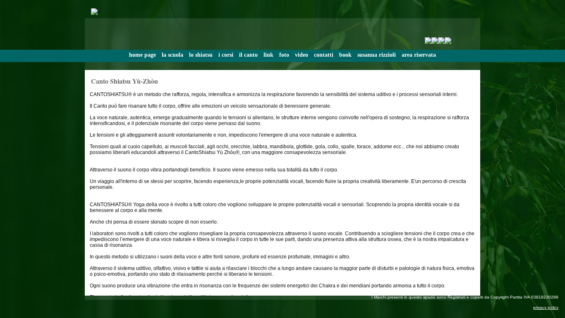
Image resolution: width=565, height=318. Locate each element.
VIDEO (301, 55)
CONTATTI (323, 55)
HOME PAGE (142, 55)
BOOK (345, 55)
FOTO (284, 55)
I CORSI (225, 55)
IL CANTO (248, 55)
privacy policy (545, 307)
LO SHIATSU (201, 55)
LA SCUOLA (172, 55)
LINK (268, 55)
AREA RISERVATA (419, 55)
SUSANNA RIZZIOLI (376, 55)
